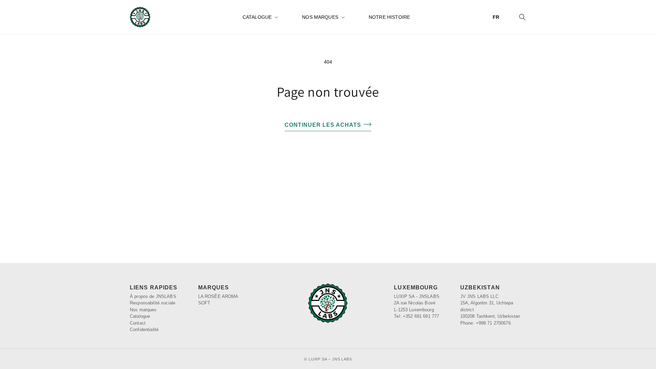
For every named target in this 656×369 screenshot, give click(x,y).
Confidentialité (144, 329)
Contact (138, 323)
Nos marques (320, 17)
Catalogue (257, 17)
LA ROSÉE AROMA (218, 296)
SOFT (204, 302)
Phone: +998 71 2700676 (485, 323)
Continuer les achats (323, 125)
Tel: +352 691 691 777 (416, 316)
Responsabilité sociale (152, 302)
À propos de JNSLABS (153, 296)
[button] (259, 17)
